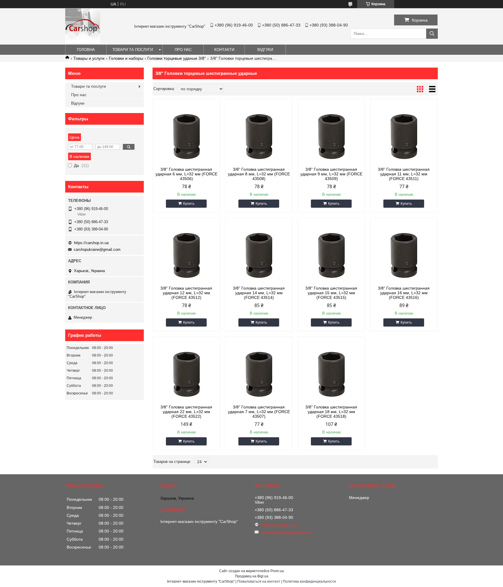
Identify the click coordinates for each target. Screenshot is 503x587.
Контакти (224, 49)
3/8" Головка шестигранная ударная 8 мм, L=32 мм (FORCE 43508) (259, 174)
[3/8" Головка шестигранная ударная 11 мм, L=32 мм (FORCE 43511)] (403, 136)
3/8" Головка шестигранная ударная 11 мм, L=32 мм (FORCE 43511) (404, 174)
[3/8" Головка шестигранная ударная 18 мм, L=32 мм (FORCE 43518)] (331, 374)
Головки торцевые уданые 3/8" (176, 58)
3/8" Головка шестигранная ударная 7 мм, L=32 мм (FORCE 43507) (259, 412)
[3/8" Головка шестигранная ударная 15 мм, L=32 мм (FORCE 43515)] (331, 255)
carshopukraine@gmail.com (97, 249)
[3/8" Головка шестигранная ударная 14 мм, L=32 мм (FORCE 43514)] (259, 255)
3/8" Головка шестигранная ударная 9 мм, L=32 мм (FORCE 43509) (331, 174)
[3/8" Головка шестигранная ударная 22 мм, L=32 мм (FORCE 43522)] (186, 374)
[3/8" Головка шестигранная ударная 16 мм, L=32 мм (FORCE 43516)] (403, 255)
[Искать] (432, 34)
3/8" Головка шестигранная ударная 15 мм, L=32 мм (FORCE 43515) (331, 293)
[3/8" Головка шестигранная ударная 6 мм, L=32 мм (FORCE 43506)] (186, 136)
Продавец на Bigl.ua (251, 576)
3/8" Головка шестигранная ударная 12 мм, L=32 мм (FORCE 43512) (186, 293)
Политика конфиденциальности (309, 581)
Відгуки (265, 49)
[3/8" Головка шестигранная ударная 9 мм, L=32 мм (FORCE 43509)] (331, 136)
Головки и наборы (126, 58)
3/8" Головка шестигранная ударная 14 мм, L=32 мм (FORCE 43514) (259, 293)
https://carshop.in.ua (91, 243)
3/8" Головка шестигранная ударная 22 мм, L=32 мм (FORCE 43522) (186, 412)
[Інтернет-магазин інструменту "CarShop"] (82, 42)
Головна (86, 49)
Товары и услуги (89, 58)
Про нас (183, 49)
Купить (188, 204)
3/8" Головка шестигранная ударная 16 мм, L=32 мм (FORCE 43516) (404, 293)
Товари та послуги (132, 49)
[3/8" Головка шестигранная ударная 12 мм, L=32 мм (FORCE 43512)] (186, 255)
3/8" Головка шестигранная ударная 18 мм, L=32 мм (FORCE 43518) (331, 412)
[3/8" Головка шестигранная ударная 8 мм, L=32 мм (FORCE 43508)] (259, 136)
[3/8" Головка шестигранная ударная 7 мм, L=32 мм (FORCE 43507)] (259, 374)
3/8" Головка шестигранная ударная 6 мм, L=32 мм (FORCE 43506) (186, 174)
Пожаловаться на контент (258, 581)
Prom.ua (277, 571)
